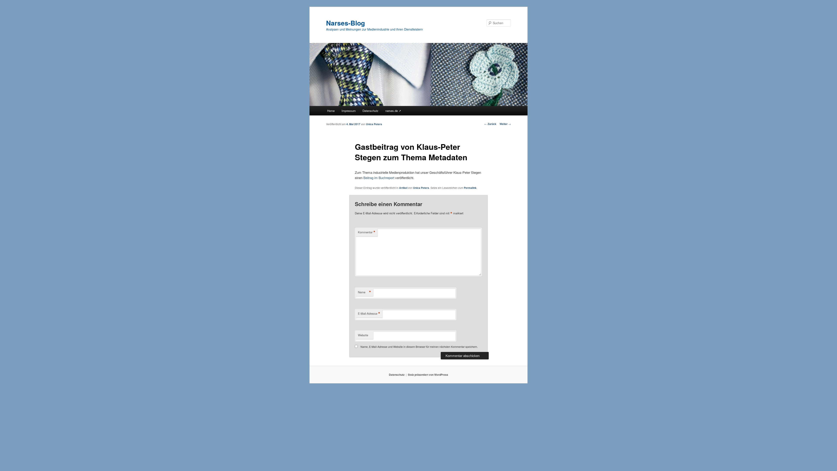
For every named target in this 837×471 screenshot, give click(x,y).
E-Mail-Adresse (369, 313)
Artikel (403, 188)
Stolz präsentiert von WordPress (428, 375)
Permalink (470, 188)
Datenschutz (370, 111)
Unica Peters (374, 124)
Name (364, 292)
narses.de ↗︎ (393, 111)
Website (363, 335)
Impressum (349, 111)
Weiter (505, 124)
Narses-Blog (345, 22)
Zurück (490, 124)
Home (331, 111)
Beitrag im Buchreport (378, 177)
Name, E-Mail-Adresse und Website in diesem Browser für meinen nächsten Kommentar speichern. (419, 346)
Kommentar (366, 232)
